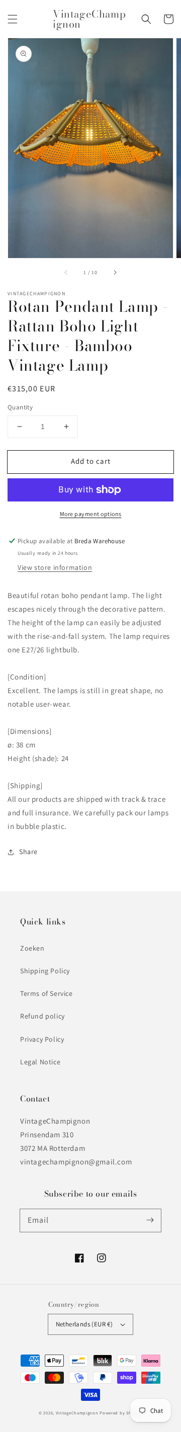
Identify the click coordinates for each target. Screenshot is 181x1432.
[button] (13, 19)
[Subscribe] (150, 1220)
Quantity (20, 407)
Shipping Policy (45, 970)
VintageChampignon (77, 1412)
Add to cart (91, 461)
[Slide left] (66, 272)
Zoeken (32, 948)
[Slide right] (115, 272)
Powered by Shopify (121, 1412)
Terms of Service (46, 993)
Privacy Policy (42, 1039)
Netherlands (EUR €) (84, 1324)
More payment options (91, 514)
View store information (55, 567)
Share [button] (28, 851)
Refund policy (42, 1016)
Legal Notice (40, 1061)
